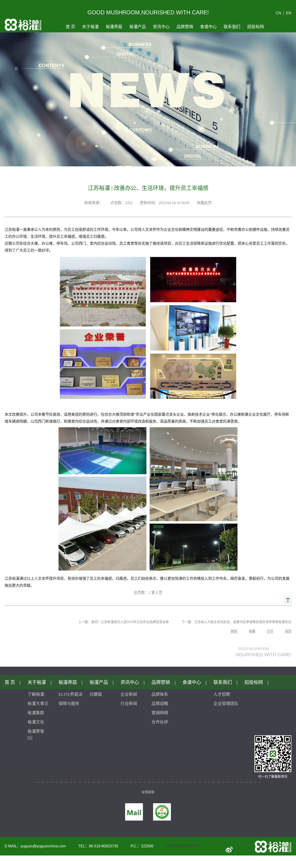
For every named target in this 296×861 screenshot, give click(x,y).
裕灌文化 (36, 722)
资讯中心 (161, 26)
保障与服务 (69, 703)
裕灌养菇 (114, 26)
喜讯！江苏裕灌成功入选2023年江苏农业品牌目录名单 (130, 622)
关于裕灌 (90, 26)
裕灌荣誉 (36, 731)
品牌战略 (159, 703)
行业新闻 (128, 703)
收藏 (252, 631)
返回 (288, 631)
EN (288, 13)
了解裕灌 (36, 694)
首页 (70, 26)
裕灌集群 (36, 713)
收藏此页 (204, 203)
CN (278, 13)
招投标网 (255, 26)
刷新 (234, 631)
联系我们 (232, 26)
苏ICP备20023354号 (183, 846)
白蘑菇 (95, 694)
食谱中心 (208, 26)
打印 (270, 631)
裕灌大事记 (38, 703)
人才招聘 (221, 694)
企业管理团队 (225, 703)
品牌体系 (159, 694)
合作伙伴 (159, 722)
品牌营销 (184, 26)
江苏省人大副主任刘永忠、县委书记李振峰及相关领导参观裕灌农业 (242, 622)
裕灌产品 (137, 26)
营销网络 (159, 713)
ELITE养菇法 (71, 694)
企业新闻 (128, 694)
